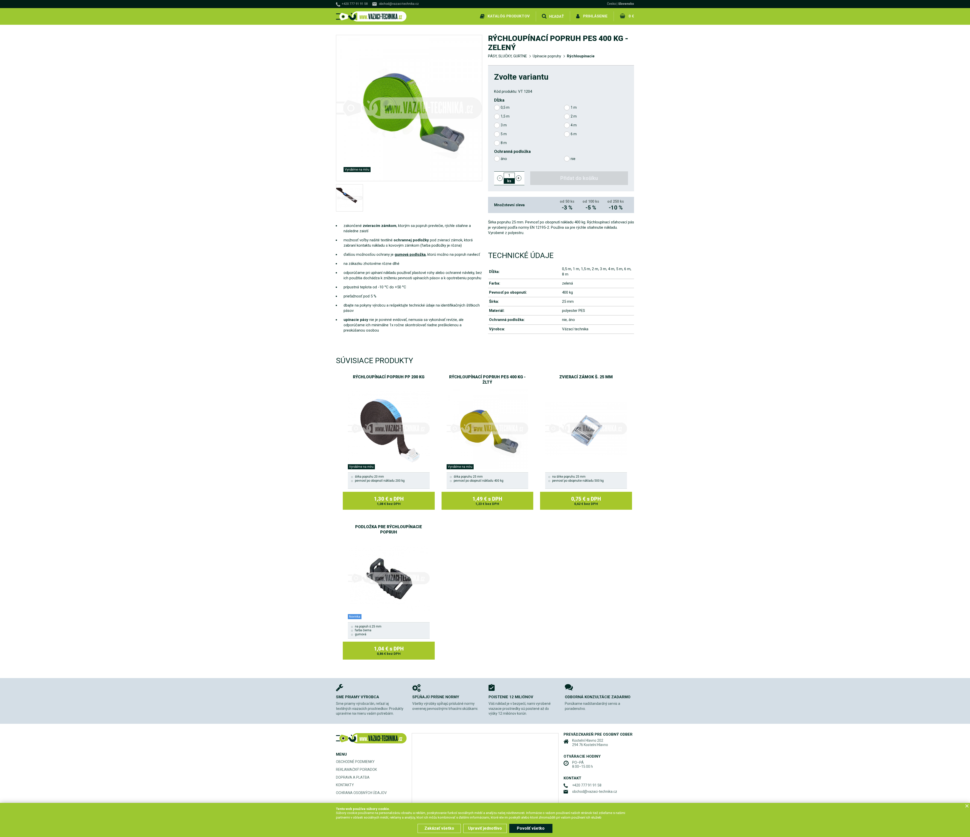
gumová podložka (410, 254)
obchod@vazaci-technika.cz (399, 4)
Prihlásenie (595, 16)
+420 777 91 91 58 (355, 4)
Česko (611, 4)
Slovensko (626, 4)
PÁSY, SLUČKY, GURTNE (507, 56)
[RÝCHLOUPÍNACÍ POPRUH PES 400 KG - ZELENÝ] (349, 198)
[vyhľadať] (544, 16)
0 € (631, 16)
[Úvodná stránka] (371, 16)
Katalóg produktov (509, 16)
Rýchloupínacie (581, 56)
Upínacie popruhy (547, 56)
